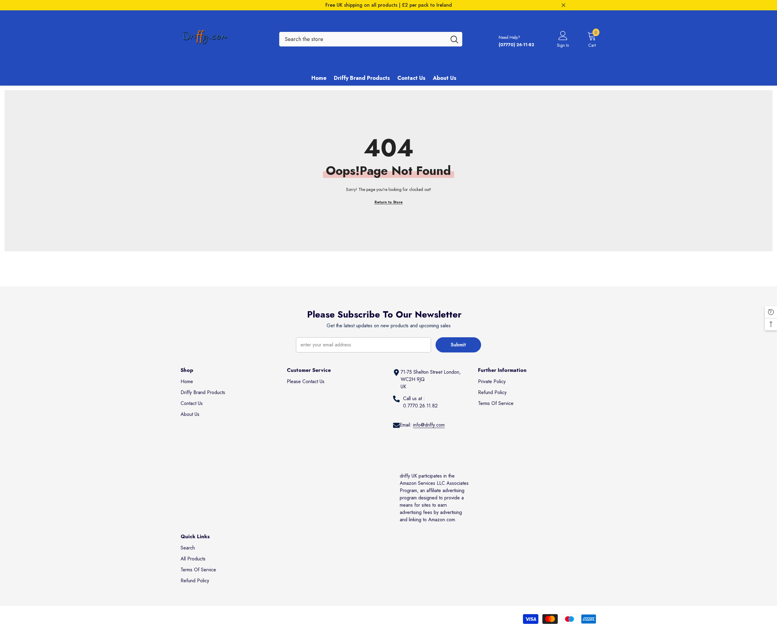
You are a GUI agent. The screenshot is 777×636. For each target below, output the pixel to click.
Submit (458, 344)
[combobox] (362, 39)
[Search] (370, 39)
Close (563, 5)
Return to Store (389, 202)
